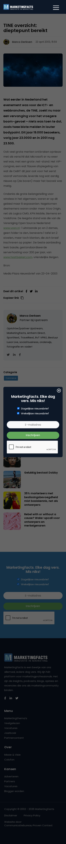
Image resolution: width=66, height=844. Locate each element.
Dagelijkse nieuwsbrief (35, 408)
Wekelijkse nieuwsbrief (35, 413)
